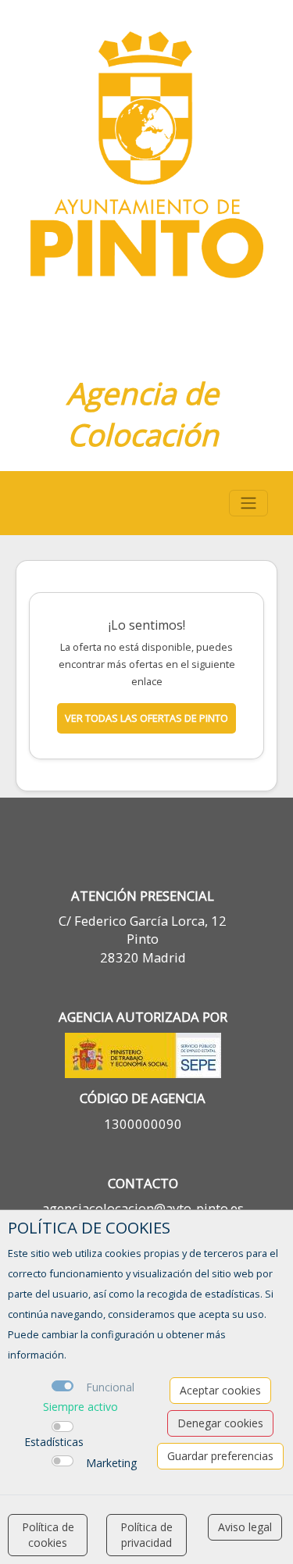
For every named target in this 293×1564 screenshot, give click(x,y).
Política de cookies (48, 1534)
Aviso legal (245, 1526)
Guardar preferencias (220, 1455)
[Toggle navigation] (248, 503)
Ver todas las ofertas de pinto (146, 718)
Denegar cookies (220, 1423)
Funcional (110, 1387)
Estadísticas (54, 1441)
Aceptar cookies (220, 1390)
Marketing (111, 1462)
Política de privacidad (146, 1534)
